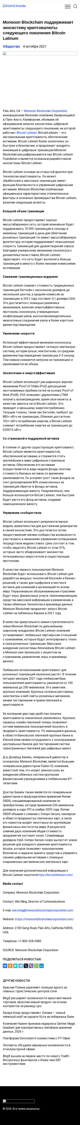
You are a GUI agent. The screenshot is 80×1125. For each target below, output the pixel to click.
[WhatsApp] (36, 966)
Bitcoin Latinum (27, 132)
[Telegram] (20, 966)
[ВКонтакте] (5, 966)
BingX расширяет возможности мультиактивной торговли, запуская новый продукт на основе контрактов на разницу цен (37, 1002)
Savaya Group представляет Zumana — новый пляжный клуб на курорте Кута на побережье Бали (38, 1014)
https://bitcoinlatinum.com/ (55, 875)
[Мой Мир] (41, 966)
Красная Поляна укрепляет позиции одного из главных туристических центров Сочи (35, 989)
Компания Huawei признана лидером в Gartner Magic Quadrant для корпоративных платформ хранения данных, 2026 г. (39, 1027)
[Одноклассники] (10, 966)
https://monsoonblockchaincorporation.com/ (44, 919)
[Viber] (31, 966)
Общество (11, 46)
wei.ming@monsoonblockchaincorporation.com (42, 910)
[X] (26, 966)
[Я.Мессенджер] (15, 966)
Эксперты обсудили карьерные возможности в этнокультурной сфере (37, 1047)
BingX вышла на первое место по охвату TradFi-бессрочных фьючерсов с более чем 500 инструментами (36, 1060)
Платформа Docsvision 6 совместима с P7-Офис (36, 1038)
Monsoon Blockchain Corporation (45, 111)
